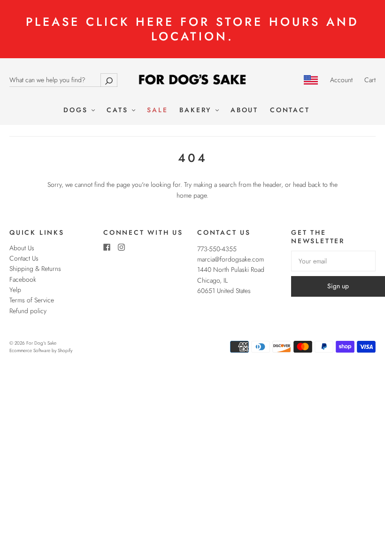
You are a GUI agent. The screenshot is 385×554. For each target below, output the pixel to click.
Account (341, 80)
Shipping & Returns (35, 268)
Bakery (197, 110)
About (244, 110)
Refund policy (27, 310)
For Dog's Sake (41, 342)
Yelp (15, 289)
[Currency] (311, 80)
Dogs (77, 110)
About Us (21, 248)
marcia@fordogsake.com (230, 259)
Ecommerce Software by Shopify (40, 350)
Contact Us (23, 258)
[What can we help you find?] (63, 80)
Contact (290, 110)
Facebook (22, 279)
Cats (119, 110)
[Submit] (108, 80)
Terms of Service (31, 300)
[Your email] (333, 261)
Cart (370, 80)
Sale (157, 110)
